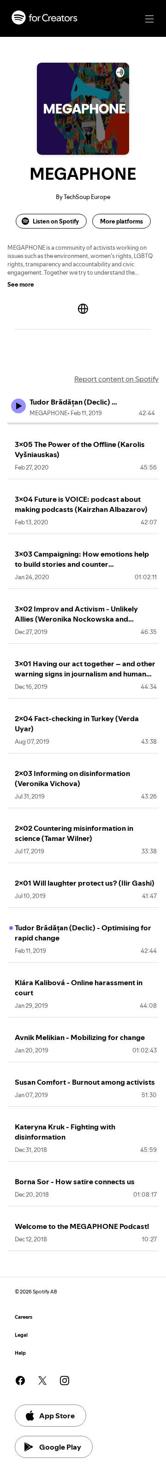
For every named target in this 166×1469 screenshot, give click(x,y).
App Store (57, 1415)
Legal (21, 1335)
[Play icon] (18, 406)
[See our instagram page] (64, 1380)
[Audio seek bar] (83, 423)
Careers (23, 1317)
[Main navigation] (149, 18)
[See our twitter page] (42, 1380)
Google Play (60, 1447)
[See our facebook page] (20, 1380)
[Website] (83, 308)
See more (20, 284)
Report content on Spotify (116, 379)
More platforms (121, 221)
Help (20, 1353)
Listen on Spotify (56, 221)
